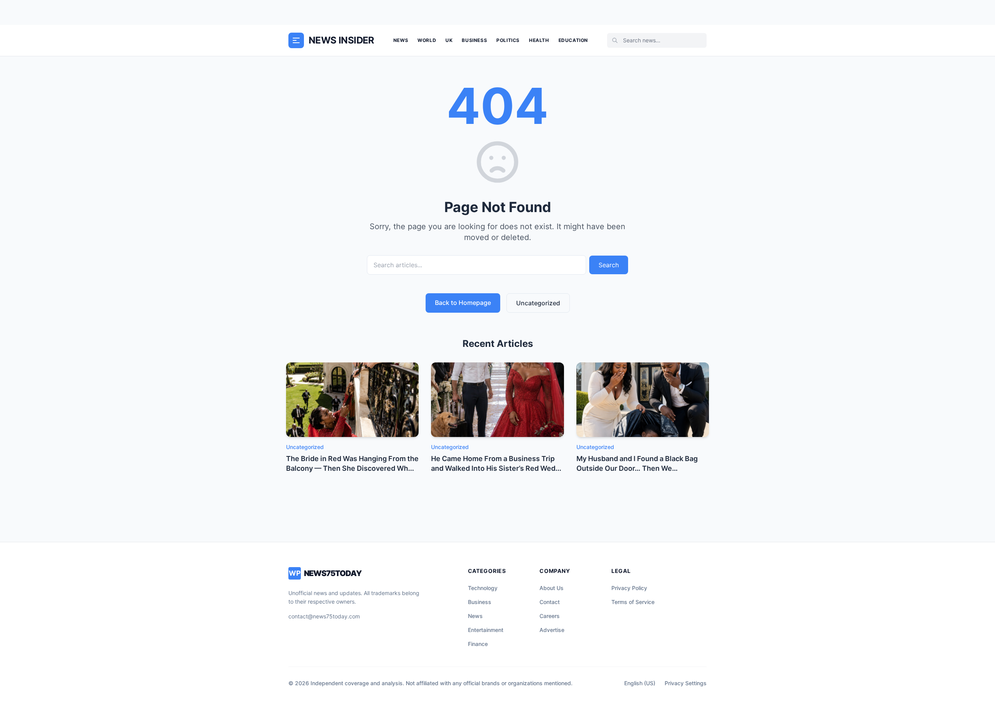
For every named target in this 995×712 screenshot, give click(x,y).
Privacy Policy (629, 588)
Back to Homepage (463, 302)
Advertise (551, 630)
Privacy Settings (686, 683)
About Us (551, 588)
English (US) (639, 683)
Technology (483, 588)
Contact (549, 602)
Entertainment (485, 630)
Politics (508, 40)
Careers (549, 616)
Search (609, 265)
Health (539, 40)
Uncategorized (538, 303)
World (426, 40)
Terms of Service (633, 602)
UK (448, 40)
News (400, 40)
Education (573, 40)
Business (474, 40)
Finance (478, 644)
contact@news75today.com (324, 616)
